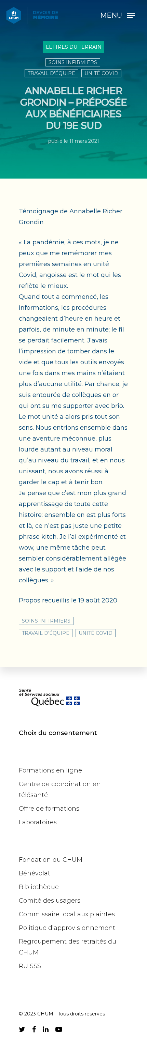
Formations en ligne (50, 770)
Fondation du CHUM (50, 859)
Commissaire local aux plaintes (67, 914)
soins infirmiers (73, 62)
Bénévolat (34, 873)
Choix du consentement (58, 733)
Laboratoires (38, 822)
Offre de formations (49, 808)
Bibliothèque (39, 887)
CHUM (45, 1014)
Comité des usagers (49, 900)
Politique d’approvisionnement (67, 928)
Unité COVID (101, 73)
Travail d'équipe (51, 73)
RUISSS (30, 966)
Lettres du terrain (74, 47)
